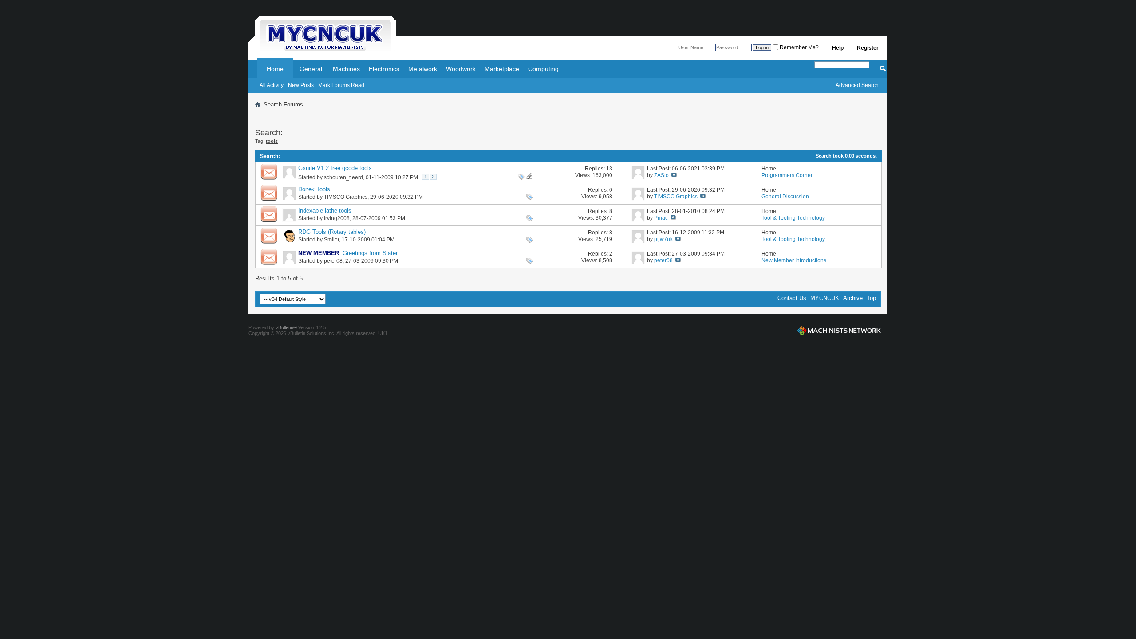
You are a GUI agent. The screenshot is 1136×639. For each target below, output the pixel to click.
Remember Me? (798, 47)
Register (868, 48)
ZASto (661, 175)
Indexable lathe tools (324, 210)
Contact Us (791, 298)
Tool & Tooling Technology (793, 218)
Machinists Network (839, 330)
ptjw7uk (663, 239)
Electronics (384, 68)
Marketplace (502, 68)
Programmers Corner (787, 175)
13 (609, 169)
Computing (543, 68)
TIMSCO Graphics (345, 197)
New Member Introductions (793, 260)
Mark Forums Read (341, 85)
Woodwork (461, 68)
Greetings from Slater (370, 253)
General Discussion (785, 196)
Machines (346, 68)
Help (838, 48)
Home (275, 68)
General (311, 68)
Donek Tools (314, 189)
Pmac (661, 218)
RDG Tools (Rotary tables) (332, 232)
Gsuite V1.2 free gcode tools (335, 168)
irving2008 (337, 218)
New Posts (301, 85)
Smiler (331, 240)
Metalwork (422, 68)
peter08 (333, 261)
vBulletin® (286, 327)
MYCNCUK (824, 298)
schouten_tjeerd (343, 177)
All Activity (272, 85)
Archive (853, 298)
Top (871, 298)
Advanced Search (857, 85)
